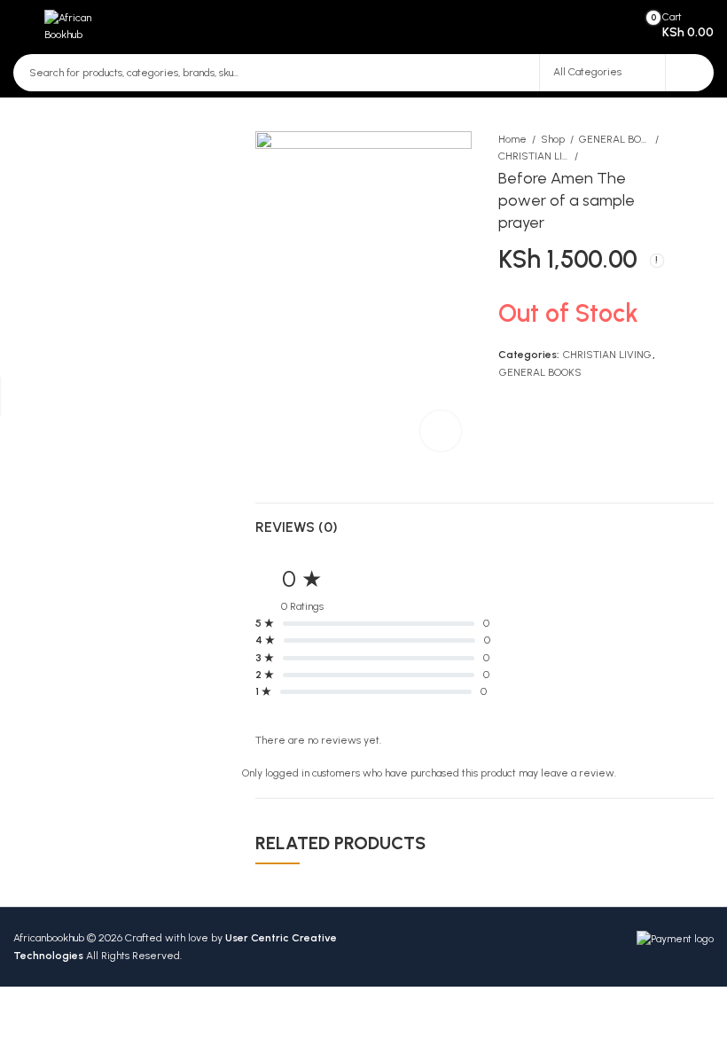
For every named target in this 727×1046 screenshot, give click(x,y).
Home (512, 139)
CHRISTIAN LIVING (533, 156)
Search (690, 72)
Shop (553, 139)
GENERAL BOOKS (614, 139)
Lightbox (440, 430)
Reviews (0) (296, 527)
